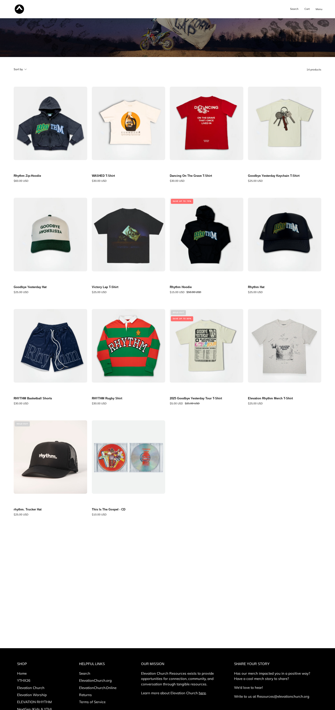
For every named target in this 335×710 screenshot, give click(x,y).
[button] (294, 9)
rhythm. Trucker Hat (27, 509)
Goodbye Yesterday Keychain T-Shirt (273, 175)
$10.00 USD (99, 514)
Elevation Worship (32, 695)
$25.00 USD (255, 180)
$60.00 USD (21, 180)
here (202, 693)
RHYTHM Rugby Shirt (107, 398)
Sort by (18, 69)
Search (84, 673)
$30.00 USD (99, 180)
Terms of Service (92, 702)
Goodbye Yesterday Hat (30, 287)
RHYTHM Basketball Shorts (33, 398)
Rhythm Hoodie (181, 287)
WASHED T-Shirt (103, 175)
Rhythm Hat (256, 287)
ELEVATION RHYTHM (34, 702)
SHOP (22, 664)
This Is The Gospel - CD (108, 509)
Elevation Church (30, 687)
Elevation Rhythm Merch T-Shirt (270, 398)
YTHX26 (23, 680)
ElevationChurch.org (95, 680)
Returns (85, 695)
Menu (319, 13)
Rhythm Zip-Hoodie (27, 175)
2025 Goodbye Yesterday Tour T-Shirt (196, 398)
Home (22, 673)
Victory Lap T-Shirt (105, 287)
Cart (308, 9)
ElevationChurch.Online (97, 687)
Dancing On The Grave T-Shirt (191, 175)
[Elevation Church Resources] (19, 9)
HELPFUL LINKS (92, 664)
